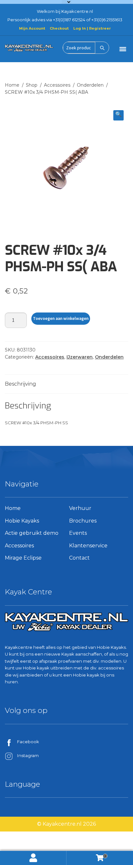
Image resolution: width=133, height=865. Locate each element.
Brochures (83, 521)
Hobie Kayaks (22, 521)
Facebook (28, 741)
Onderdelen (90, 85)
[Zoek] (102, 47)
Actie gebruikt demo (31, 533)
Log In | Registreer (92, 28)
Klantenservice (88, 546)
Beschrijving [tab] (20, 384)
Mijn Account (32, 28)
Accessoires (57, 85)
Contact (79, 558)
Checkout (59, 28)
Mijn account (33, 858)
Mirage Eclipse (23, 558)
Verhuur (80, 508)
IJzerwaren (79, 357)
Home (12, 85)
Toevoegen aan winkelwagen (60, 318)
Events (78, 533)
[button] (118, 115)
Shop (31, 85)
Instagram (28, 755)
